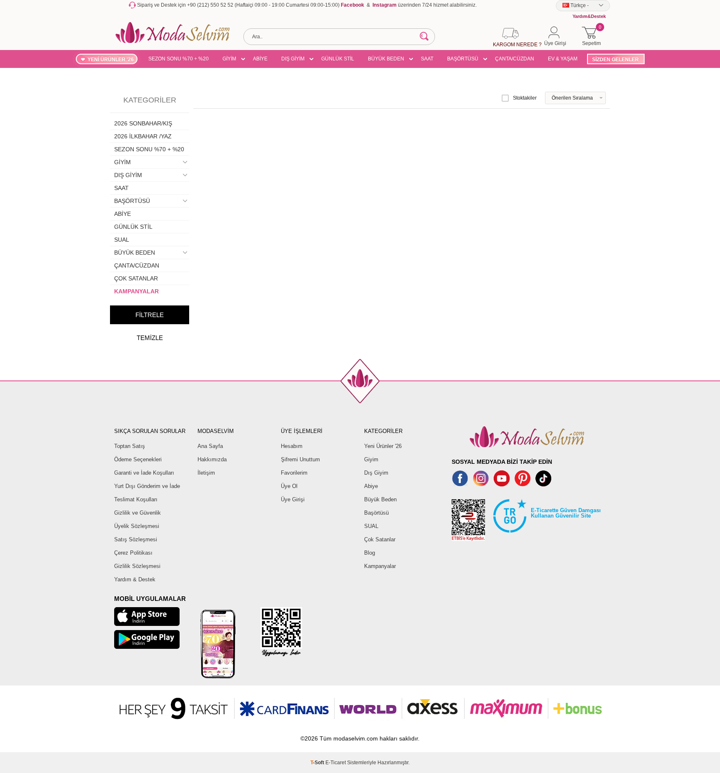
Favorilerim (294, 473)
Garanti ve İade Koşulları (144, 473)
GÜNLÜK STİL (337, 59)
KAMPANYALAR (136, 291)
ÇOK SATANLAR (136, 278)
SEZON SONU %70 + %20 (178, 59)
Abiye (371, 486)
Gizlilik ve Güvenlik (137, 513)
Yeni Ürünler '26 (383, 446)
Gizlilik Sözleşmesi (137, 566)
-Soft (317, 762)
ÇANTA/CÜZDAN (514, 59)
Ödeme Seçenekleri (138, 459)
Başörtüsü (376, 513)
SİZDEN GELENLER (615, 60)
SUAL (121, 239)
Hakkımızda (212, 459)
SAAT (427, 59)
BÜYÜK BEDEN (386, 59)
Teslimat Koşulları (136, 499)
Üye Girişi (293, 499)
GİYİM (229, 59)
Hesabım (291, 446)
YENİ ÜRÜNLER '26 (111, 60)
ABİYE (260, 59)
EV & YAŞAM (563, 59)
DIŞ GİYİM (293, 59)
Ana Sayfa (210, 446)
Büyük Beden (380, 499)
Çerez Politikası (133, 553)
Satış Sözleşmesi (135, 539)
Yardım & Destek (134, 579)
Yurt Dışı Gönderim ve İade (147, 486)
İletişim (206, 473)
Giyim (371, 459)
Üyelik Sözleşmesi (136, 526)
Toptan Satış (129, 446)
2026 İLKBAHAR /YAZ (143, 136)
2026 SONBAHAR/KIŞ (143, 123)
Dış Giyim (376, 473)
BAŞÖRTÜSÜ (462, 59)
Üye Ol (289, 486)
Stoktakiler (525, 98)
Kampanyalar (380, 566)
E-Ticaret (335, 762)
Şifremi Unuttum (300, 459)
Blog (369, 553)
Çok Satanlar (379, 539)
